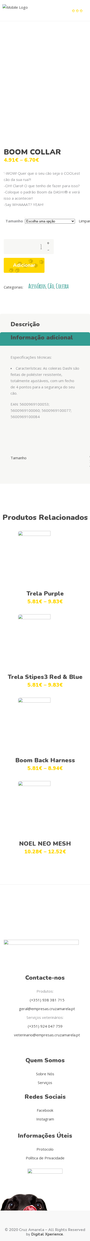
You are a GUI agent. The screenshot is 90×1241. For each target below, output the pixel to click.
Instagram (45, 1118)
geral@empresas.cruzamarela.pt (46, 1008)
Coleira (62, 286)
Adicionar (24, 265)
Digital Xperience (47, 1234)
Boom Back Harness (45, 760)
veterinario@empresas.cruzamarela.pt (46, 1034)
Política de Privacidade (45, 1157)
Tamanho (14, 220)
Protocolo (45, 1149)
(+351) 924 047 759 (45, 1026)
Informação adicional (41, 337)
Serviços (45, 1082)
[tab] (45, 323)
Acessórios (37, 286)
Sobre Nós (45, 1073)
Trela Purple (45, 594)
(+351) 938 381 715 (46, 999)
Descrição (25, 324)
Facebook (45, 1110)
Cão (51, 286)
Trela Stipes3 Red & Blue (45, 677)
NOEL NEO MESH (45, 844)
